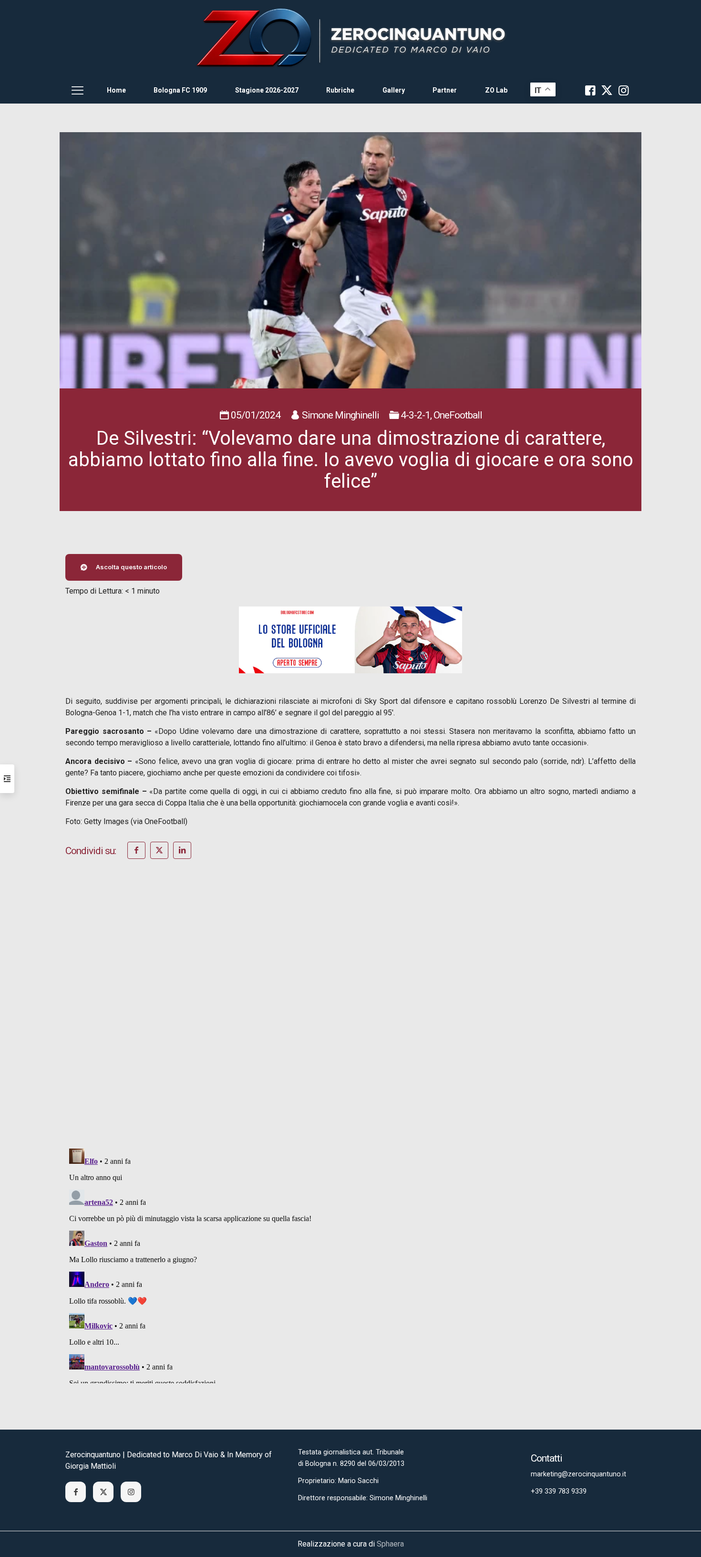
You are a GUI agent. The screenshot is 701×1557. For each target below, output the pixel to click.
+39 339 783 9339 (559, 1491)
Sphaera (390, 1543)
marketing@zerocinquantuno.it (578, 1474)
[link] (350, 38)
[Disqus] (350, 1016)
